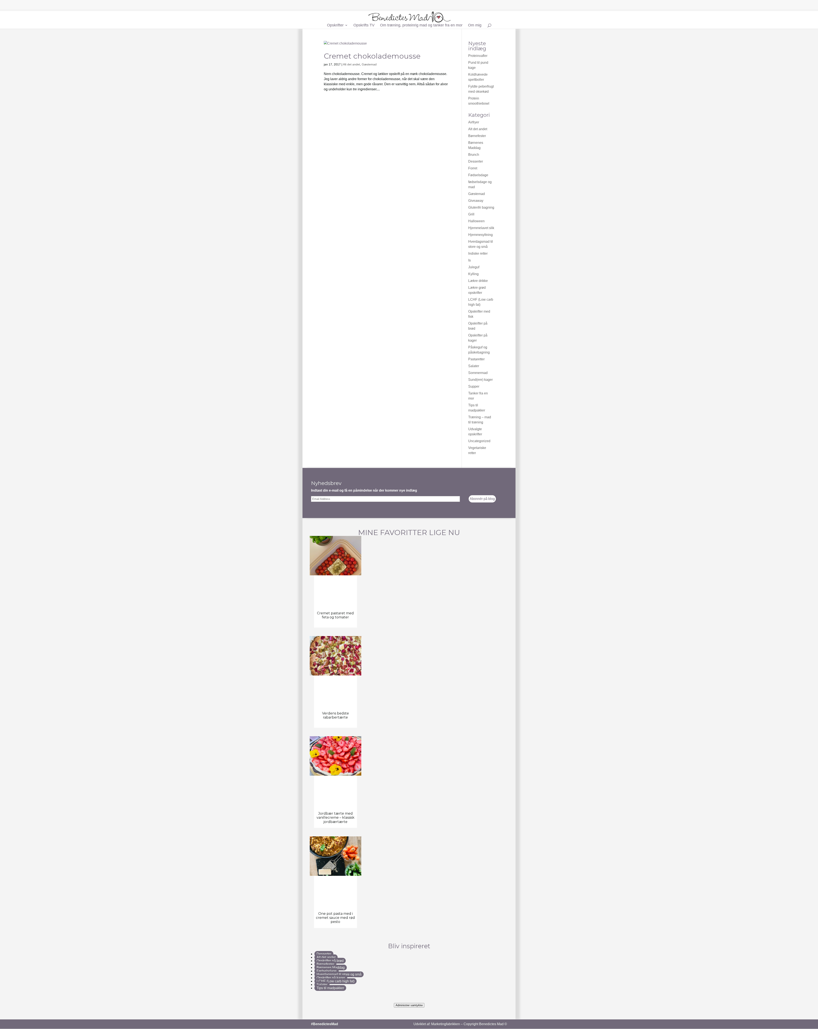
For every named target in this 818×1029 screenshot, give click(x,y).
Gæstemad (369, 64)
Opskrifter (335, 25)
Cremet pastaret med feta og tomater (335, 615)
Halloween (476, 221)
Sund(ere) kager (480, 379)
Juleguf (473, 267)
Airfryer (473, 122)
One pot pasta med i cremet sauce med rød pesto (335, 918)
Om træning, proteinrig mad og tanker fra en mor (421, 25)
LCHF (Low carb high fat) (335, 981)
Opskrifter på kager (331, 978)
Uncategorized (479, 441)
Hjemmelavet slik (481, 228)
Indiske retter (478, 253)
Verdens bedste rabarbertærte (335, 715)
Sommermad (478, 373)
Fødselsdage (478, 175)
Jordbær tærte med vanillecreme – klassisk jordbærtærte (335, 817)
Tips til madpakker (330, 988)
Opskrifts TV (363, 25)
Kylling (473, 274)
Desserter (475, 161)
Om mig (474, 25)
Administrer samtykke (409, 1005)
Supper (473, 386)
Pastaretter (476, 359)
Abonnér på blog (482, 499)
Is (469, 260)
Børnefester (477, 136)
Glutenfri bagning (481, 207)
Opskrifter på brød (330, 961)
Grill (471, 214)
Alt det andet (351, 64)
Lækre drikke (478, 281)
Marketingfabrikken (445, 1024)
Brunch (473, 154)
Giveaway (475, 200)
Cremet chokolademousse (372, 56)
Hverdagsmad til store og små (339, 974)
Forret (472, 168)
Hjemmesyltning (480, 235)
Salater (473, 366)
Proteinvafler (477, 56)
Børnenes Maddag (331, 967)
